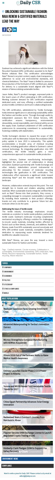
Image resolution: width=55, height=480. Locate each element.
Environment (9, 272)
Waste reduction (16, 256)
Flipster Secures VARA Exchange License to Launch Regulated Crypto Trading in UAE (27, 434)
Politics (7, 280)
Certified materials (14, 250)
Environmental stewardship (23, 252)
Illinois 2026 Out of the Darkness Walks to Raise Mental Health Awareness (25, 357)
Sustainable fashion (33, 254)
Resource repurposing (16, 254)
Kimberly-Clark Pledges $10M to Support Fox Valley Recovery (25, 450)
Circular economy (29, 250)
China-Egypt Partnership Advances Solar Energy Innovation (26, 403)
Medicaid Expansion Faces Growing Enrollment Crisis (25, 310)
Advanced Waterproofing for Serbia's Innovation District (26, 326)
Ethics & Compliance (11, 289)
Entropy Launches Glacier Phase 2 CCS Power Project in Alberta (24, 372)
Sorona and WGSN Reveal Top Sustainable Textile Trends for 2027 (27, 388)
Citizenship (8, 284)
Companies (8, 267)
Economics (8, 276)
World (6, 293)
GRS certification (41, 252)
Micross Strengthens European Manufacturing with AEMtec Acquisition (25, 341)
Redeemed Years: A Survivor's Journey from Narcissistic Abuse (24, 419)
